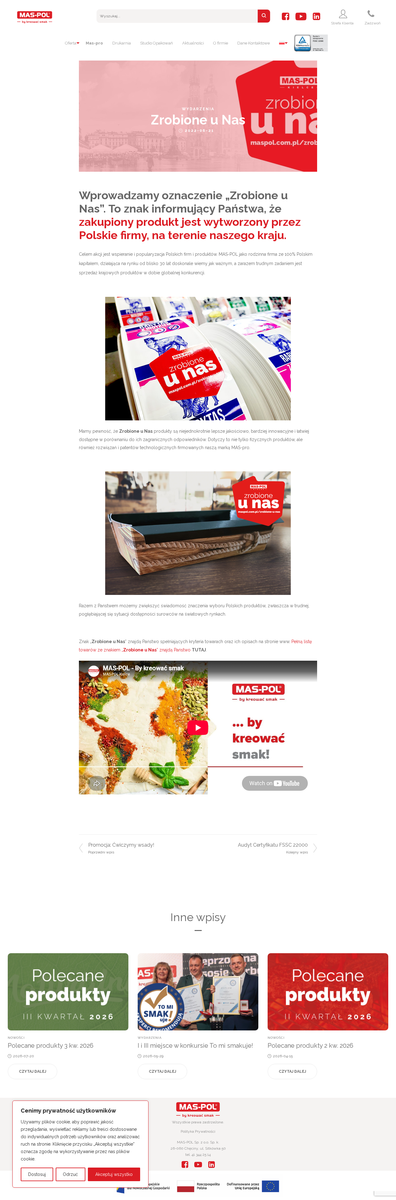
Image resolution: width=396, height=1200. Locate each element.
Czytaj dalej (32, 1071)
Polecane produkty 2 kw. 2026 (310, 1045)
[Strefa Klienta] (344, 14)
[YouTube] (301, 16)
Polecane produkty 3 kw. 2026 (50, 1045)
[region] (80, 1144)
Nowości (16, 1037)
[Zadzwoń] (372, 14)
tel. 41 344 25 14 (198, 1154)
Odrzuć (70, 1174)
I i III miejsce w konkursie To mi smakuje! (195, 1045)
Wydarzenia (198, 109)
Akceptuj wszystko (114, 1174)
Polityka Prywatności (198, 1131)
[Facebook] (285, 16)
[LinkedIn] (316, 16)
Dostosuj (37, 1174)
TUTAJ (199, 649)
